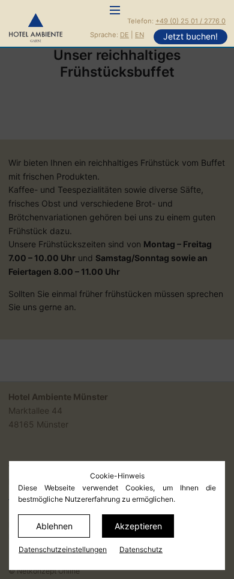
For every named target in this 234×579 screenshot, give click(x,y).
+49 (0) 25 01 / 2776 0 (190, 21)
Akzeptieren (138, 526)
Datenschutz (141, 549)
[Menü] (114, 11)
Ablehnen (54, 526)
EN (139, 35)
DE (124, 35)
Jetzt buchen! (190, 36)
